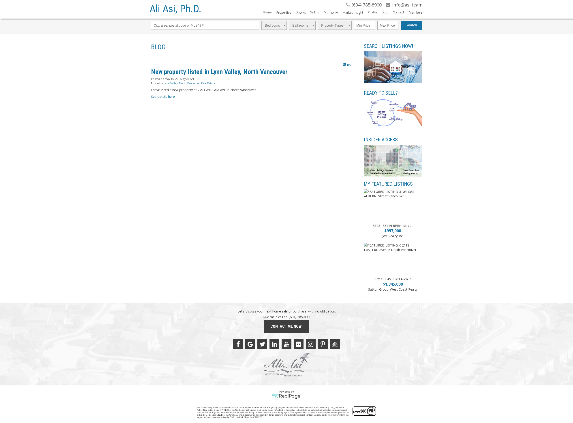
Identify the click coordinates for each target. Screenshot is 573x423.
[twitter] (262, 344)
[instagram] (311, 344)
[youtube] (286, 344)
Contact (398, 12)
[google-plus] (250, 344)
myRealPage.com (287, 396)
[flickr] (299, 344)
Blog (385, 12)
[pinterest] (323, 344)
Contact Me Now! (286, 326)
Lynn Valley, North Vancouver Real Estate (189, 83)
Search (411, 25)
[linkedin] (274, 344)
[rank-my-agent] (335, 344)
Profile (372, 12)
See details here (163, 96)
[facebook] (238, 344)
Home (267, 12)
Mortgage (331, 12)
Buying (301, 12)
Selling (314, 12)
